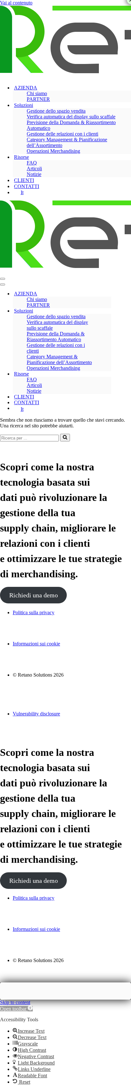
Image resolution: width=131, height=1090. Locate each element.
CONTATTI (26, 186)
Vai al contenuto (16, 2)
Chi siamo (37, 93)
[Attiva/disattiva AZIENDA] (108, 294)
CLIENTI (24, 180)
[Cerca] (65, 437)
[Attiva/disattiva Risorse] (108, 374)
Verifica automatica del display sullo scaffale (71, 116)
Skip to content (15, 1002)
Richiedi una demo (33, 595)
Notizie (34, 174)
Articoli (34, 168)
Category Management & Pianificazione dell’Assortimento (67, 142)
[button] (16, 1008)
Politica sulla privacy (33, 612)
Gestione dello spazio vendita (56, 111)
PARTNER (38, 99)
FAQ (32, 162)
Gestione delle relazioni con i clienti (62, 134)
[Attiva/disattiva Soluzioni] (108, 311)
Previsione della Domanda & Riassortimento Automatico (71, 125)
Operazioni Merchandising (53, 151)
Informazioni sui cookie (36, 643)
